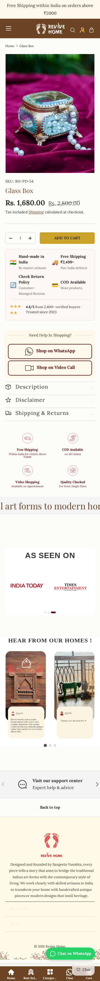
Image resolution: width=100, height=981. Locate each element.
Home (9, 46)
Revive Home (55, 946)
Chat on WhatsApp (74, 953)
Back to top (50, 807)
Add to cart (67, 238)
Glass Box (26, 46)
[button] (91, 30)
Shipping (36, 212)
